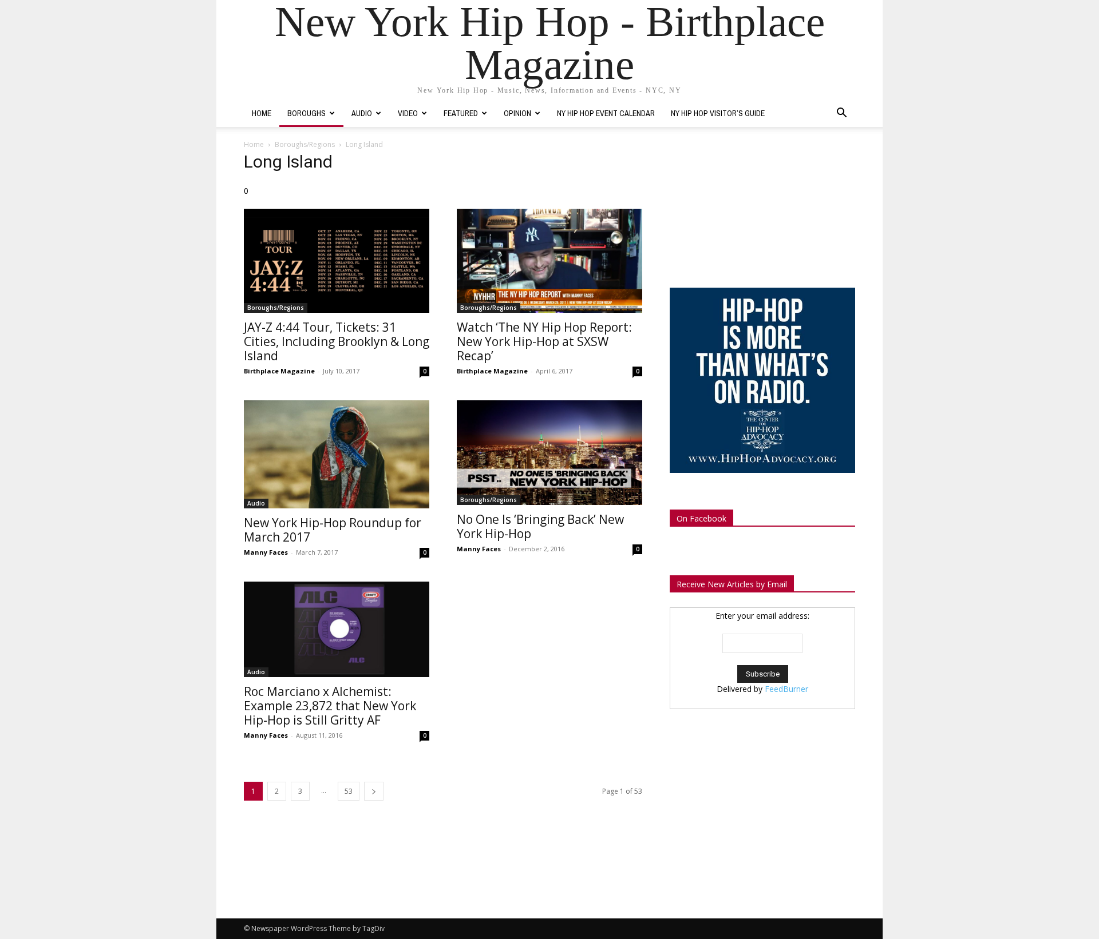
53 (349, 791)
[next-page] (374, 791)
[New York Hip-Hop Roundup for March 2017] (336, 454)
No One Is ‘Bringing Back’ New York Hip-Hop (540, 526)
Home (261, 113)
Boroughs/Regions (305, 144)
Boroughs (306, 113)
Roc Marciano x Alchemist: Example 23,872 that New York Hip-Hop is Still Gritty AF (330, 705)
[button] (841, 114)
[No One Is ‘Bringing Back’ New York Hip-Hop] (549, 452)
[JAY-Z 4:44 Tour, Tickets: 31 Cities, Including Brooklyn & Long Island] (336, 261)
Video (408, 113)
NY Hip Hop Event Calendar (606, 113)
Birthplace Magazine (279, 371)
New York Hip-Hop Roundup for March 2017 (332, 530)
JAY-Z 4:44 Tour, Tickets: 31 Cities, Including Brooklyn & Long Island (336, 341)
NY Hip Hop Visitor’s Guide (718, 113)
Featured (461, 113)
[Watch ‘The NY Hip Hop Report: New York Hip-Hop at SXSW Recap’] (549, 261)
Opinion (517, 113)
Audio (361, 113)
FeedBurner (786, 688)
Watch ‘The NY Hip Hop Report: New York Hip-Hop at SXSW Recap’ (544, 341)
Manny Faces (266, 552)
